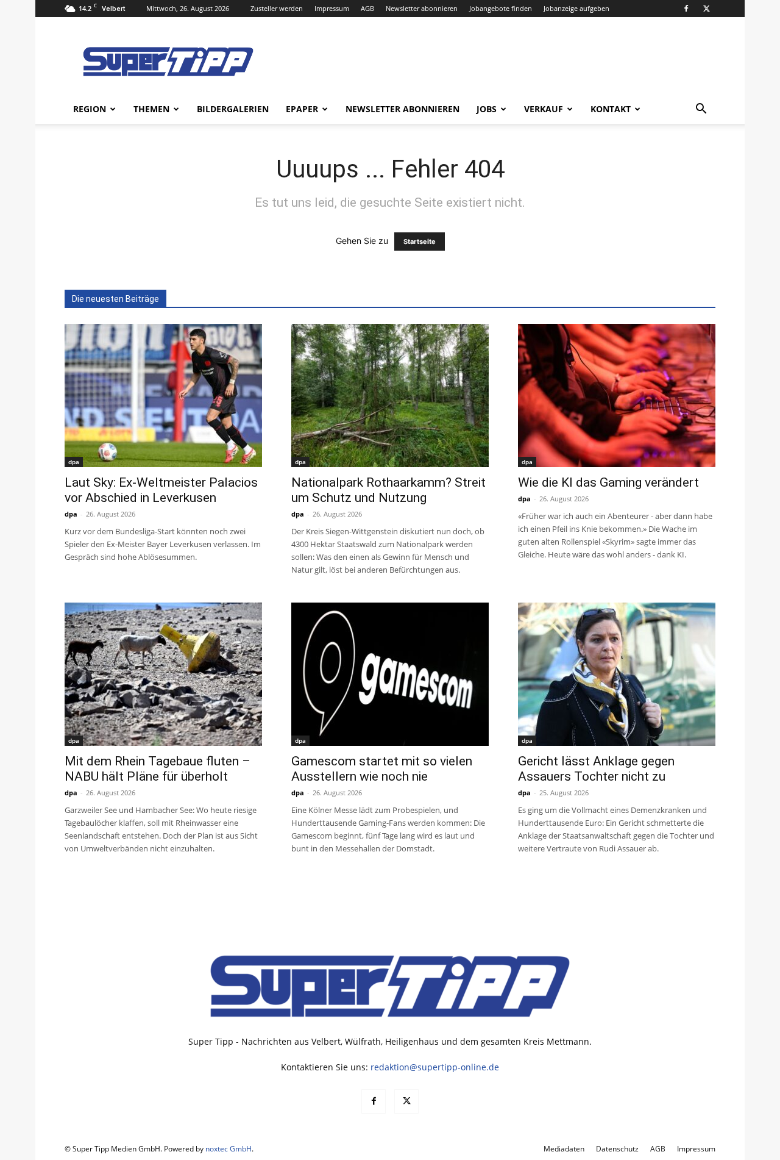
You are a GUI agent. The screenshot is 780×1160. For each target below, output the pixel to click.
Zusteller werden (276, 8)
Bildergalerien (233, 109)
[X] (706, 8)
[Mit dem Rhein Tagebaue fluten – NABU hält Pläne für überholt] (163, 674)
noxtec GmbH (228, 1149)
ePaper (302, 109)
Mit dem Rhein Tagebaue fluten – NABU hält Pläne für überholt (157, 769)
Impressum (331, 8)
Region (89, 109)
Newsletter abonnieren (422, 8)
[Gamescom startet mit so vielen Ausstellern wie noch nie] (390, 674)
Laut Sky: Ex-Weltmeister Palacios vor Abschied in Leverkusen (161, 490)
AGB (367, 8)
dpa (73, 461)
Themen (151, 109)
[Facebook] (686, 8)
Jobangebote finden (500, 8)
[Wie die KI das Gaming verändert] (616, 395)
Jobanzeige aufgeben (576, 8)
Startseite (419, 241)
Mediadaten (564, 1149)
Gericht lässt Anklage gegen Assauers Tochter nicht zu (596, 769)
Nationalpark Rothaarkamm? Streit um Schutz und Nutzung (388, 490)
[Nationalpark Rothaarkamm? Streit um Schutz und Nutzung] (390, 395)
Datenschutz (617, 1149)
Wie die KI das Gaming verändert (608, 482)
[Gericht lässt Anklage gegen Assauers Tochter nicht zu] (616, 674)
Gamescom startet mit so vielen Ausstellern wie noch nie (381, 769)
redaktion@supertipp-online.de (434, 1067)
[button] (700, 110)
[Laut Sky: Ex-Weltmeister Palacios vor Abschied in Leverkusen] (163, 395)
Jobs (487, 109)
